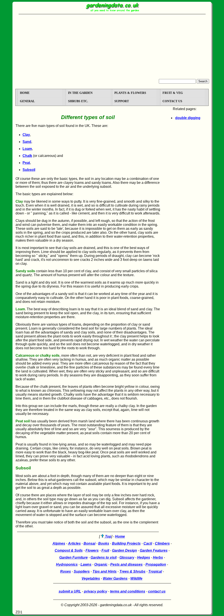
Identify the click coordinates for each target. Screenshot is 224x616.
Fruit (105, 550)
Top (107, 536)
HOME (25, 93)
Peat (26, 163)
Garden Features (154, 550)
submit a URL (70, 591)
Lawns (85, 564)
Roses (65, 571)
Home (120, 536)
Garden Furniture (73, 557)
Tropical (155, 571)
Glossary (126, 557)
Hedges (143, 557)
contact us (157, 591)
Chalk (27, 156)
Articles (74, 543)
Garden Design (124, 550)
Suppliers (82, 571)
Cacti (148, 543)
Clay (26, 135)
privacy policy (95, 591)
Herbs (158, 557)
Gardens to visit (104, 557)
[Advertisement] (112, 46)
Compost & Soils (69, 550)
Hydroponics (67, 564)
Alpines (58, 543)
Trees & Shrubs (132, 571)
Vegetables (91, 578)
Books (103, 543)
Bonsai (89, 543)
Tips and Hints (105, 571)
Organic (100, 564)
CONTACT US (172, 101)
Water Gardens (115, 578)
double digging (187, 118)
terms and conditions (127, 591)
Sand (27, 142)
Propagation (155, 564)
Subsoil (29, 170)
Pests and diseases (126, 564)
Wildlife (136, 578)
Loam (27, 149)
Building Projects (126, 543)
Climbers (162, 543)
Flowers (92, 550)
